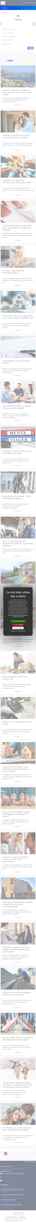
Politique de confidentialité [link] (18, 631)
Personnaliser (18, 628)
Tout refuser (18, 625)
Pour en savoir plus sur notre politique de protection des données (18, 615)
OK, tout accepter (18, 621)
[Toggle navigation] (4, 7)
